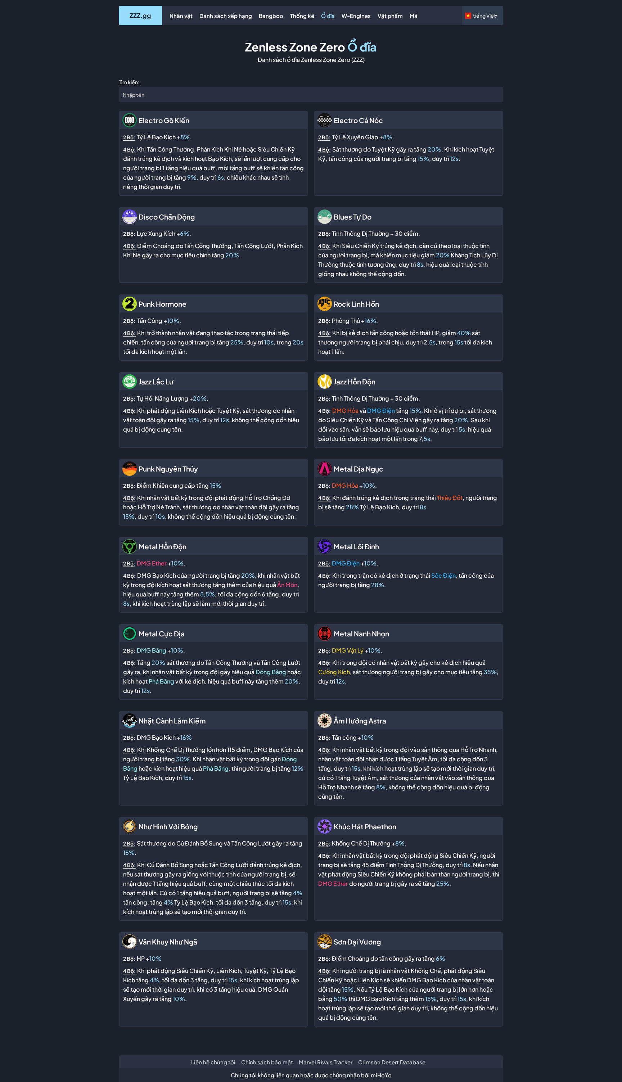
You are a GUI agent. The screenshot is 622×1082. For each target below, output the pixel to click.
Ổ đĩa (328, 15)
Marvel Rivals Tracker (325, 1062)
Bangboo (271, 15)
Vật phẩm (390, 15)
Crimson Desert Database (391, 1062)
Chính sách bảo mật (267, 1062)
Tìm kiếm (129, 82)
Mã (414, 15)
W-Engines (356, 15)
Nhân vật (181, 15)
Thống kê (302, 15)
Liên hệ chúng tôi (213, 1062)
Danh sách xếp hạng (225, 15)
